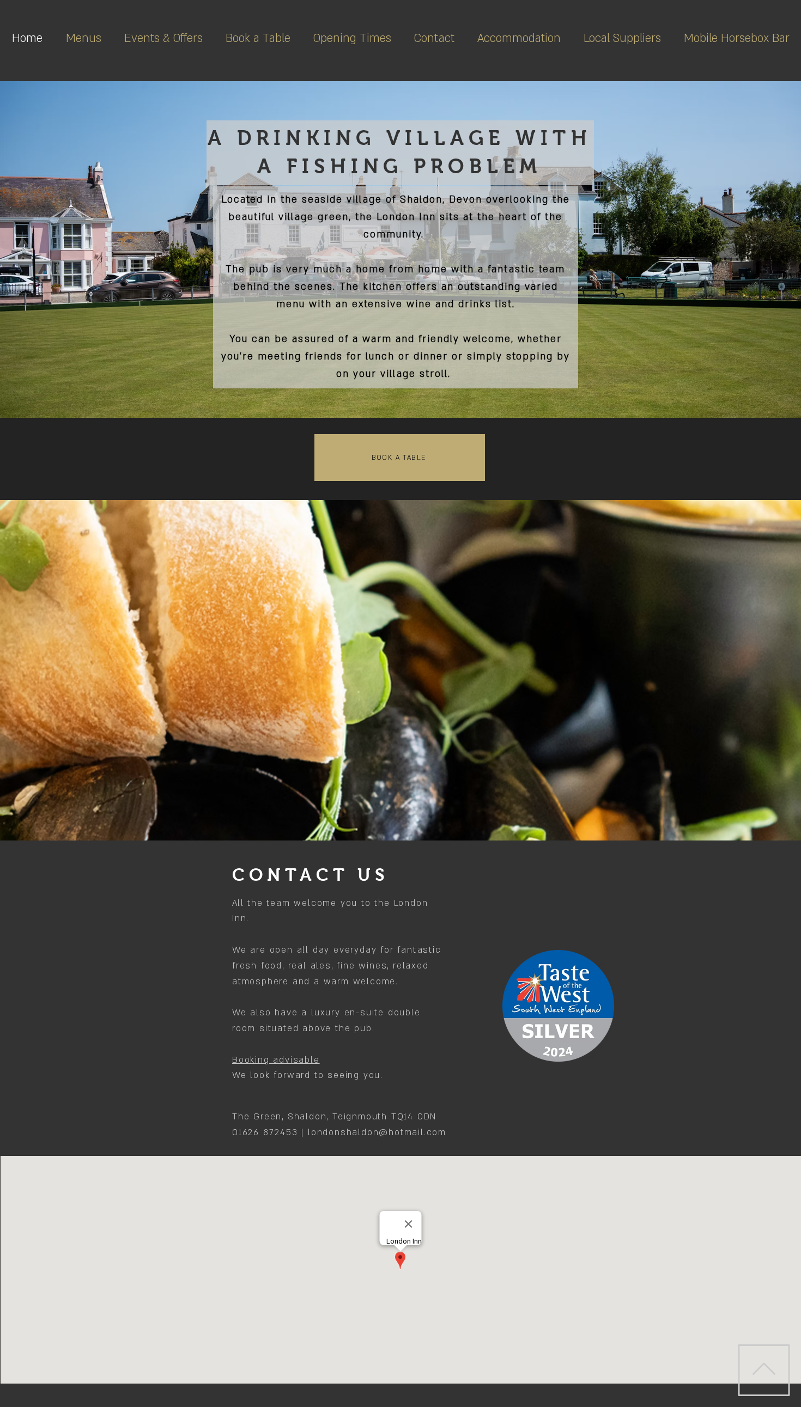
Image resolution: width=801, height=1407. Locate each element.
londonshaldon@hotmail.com (377, 1132)
